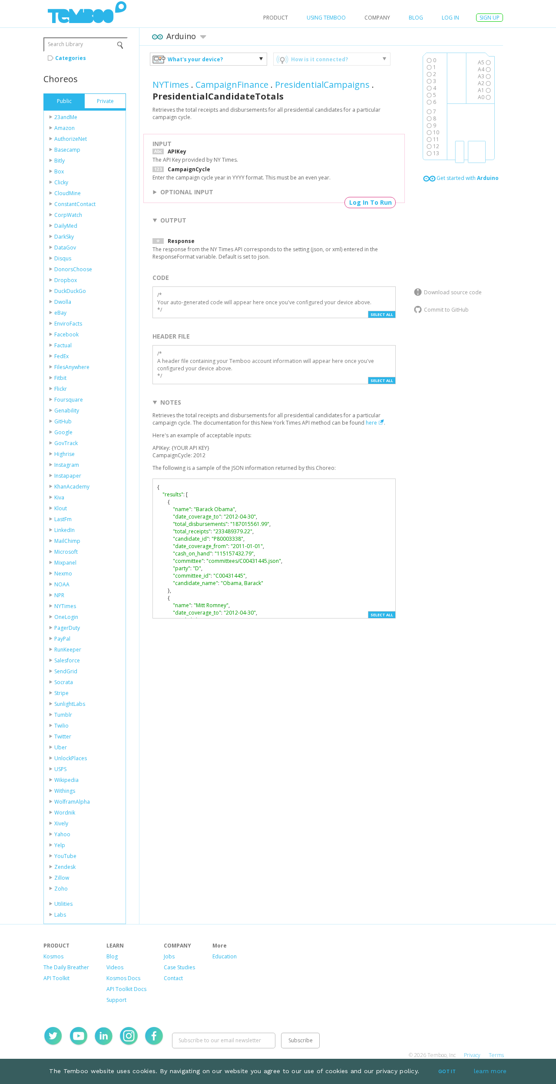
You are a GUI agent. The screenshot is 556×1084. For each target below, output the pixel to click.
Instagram (66, 465)
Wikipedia (66, 780)
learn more (490, 1070)
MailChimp (67, 541)
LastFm (63, 519)
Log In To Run (370, 202)
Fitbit (60, 378)
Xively (61, 823)
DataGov (65, 247)
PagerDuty (67, 628)
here (371, 422)
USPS (60, 769)
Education (224, 956)
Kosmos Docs (123, 978)
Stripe (61, 693)
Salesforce (67, 660)
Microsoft (66, 551)
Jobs (169, 956)
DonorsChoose (73, 269)
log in (450, 17)
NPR (59, 595)
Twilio (61, 725)
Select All (382, 314)
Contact (173, 978)
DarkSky (64, 236)
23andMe (65, 117)
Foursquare (68, 399)
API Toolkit (56, 978)
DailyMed (65, 225)
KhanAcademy (71, 486)
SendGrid (65, 671)
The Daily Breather (66, 967)
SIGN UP (490, 17)
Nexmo (63, 573)
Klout (60, 508)
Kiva (59, 497)
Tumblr (63, 714)
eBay (60, 312)
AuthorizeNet (70, 139)
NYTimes (65, 606)
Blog (416, 17)
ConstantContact (75, 204)
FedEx (61, 356)
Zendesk (65, 867)
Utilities (63, 904)
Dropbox (65, 280)
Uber (60, 747)
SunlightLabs (69, 704)
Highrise (64, 454)
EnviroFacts (68, 323)
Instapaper (67, 475)
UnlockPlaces (70, 758)
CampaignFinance (231, 84)
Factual (63, 345)
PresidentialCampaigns (322, 84)
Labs (60, 914)
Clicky (61, 182)
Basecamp (67, 149)
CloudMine (67, 193)
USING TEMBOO (326, 17)
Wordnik (64, 812)
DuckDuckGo (70, 291)
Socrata (63, 682)
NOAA (62, 584)
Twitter (62, 736)
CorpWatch (68, 215)
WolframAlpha (72, 801)
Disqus (62, 258)
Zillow (61, 877)
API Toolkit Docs (126, 989)
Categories (70, 58)
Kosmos (53, 956)
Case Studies (179, 967)
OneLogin (66, 617)
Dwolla (62, 302)
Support (116, 1000)
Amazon (64, 128)
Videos (114, 967)
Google (63, 432)
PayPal (62, 638)
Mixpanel (65, 562)
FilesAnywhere (71, 367)
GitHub (63, 421)
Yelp (59, 845)
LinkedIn (64, 530)
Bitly (59, 160)
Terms (496, 1055)
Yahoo (62, 834)
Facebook (66, 334)
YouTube (65, 856)
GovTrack (66, 443)
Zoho (61, 888)
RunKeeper (67, 649)
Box (59, 171)
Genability (66, 410)
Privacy (472, 1055)
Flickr (60, 388)
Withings (64, 791)
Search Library (65, 44)
